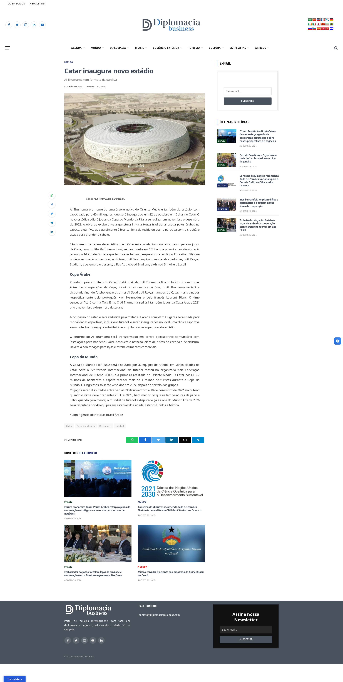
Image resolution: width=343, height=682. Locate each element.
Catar (69, 426)
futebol (120, 426)
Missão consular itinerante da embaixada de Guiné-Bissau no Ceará (170, 573)
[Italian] (314, 24)
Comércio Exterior (166, 47)
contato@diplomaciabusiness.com (159, 614)
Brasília (222, 209)
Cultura (215, 47)
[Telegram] (51, 222)
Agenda (76, 47)
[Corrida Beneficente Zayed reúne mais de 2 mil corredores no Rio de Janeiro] (226, 160)
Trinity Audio (104, 199)
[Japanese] (319, 24)
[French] (323, 20)
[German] (332, 20)
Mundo (96, 47)
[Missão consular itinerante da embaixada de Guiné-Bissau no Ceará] (171, 544)
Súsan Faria (75, 86)
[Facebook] (51, 204)
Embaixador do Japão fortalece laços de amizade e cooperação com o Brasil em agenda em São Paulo (93, 573)
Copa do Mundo (86, 426)
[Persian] (327, 24)
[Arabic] (310, 20)
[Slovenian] (314, 28)
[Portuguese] (332, 24)
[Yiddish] (332, 28)
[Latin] (323, 24)
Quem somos (16, 3)
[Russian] (310, 28)
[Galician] (327, 20)
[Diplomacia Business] (171, 24)
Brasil (139, 47)
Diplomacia (118, 47)
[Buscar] (336, 48)
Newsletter (37, 3)
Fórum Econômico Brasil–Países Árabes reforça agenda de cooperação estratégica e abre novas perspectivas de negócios (97, 510)
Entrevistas (238, 47)
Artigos (260, 47)
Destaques (105, 426)
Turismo (194, 47)
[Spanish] (319, 28)
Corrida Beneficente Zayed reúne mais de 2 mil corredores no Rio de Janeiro (258, 158)
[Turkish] (323, 28)
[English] (319, 20)
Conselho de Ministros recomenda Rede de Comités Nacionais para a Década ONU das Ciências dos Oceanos (170, 508)
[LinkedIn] (51, 231)
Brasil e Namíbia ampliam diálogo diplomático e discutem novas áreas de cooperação (259, 203)
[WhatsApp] (51, 195)
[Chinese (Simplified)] (314, 20)
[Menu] (7, 48)
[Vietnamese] (327, 28)
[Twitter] (51, 213)
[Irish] (310, 24)
